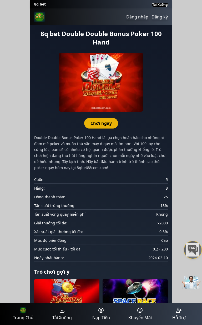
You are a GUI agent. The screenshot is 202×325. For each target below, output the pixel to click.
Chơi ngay (101, 123)
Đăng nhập (137, 17)
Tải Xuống (160, 5)
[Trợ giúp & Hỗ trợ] (193, 250)
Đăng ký (160, 17)
